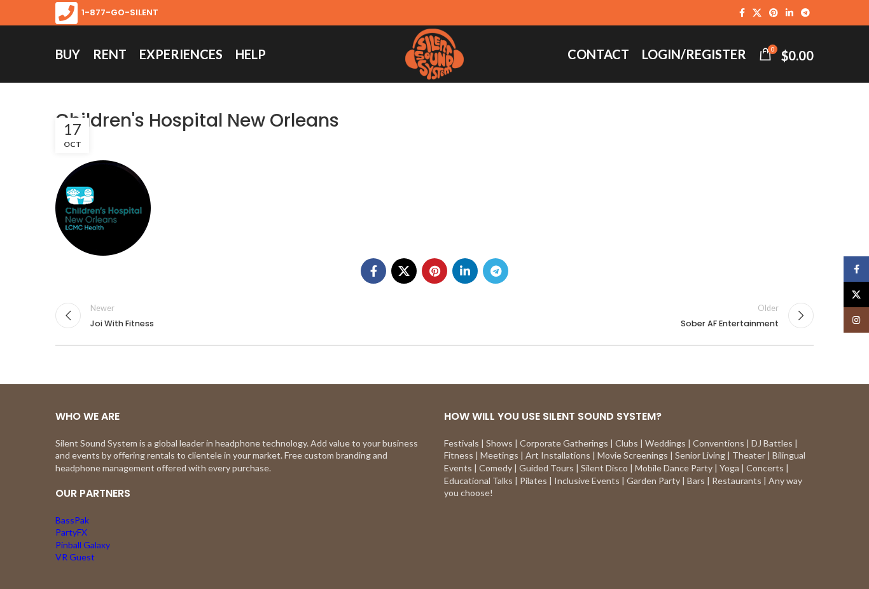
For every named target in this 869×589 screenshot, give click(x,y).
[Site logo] (434, 53)
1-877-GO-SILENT (118, 12)
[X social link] (757, 12)
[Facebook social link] (742, 12)
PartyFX (71, 532)
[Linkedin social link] (789, 12)
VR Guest (75, 556)
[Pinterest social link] (773, 12)
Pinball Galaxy (82, 544)
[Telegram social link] (805, 12)
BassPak (72, 520)
